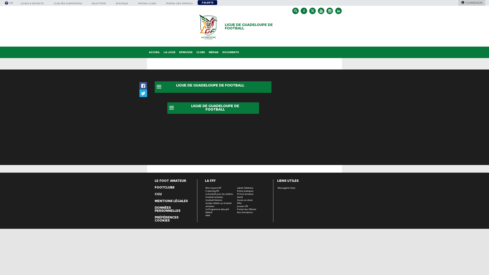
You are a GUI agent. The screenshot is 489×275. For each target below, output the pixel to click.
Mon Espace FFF (213, 188)
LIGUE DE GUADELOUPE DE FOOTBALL (249, 26)
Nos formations (245, 212)
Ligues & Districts (32, 3)
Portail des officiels (179, 3)
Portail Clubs (147, 3)
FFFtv (239, 203)
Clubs (200, 52)
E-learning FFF (212, 191)
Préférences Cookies (166, 219)
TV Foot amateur (245, 194)
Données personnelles (167, 209)
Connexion (473, 3)
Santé (240, 197)
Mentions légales (171, 201)
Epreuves (186, 52)
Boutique (122, 3)
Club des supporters (68, 3)
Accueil (154, 52)
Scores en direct (245, 200)
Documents (230, 52)
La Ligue (169, 52)
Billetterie (99, 3)
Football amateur (214, 197)
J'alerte (207, 2)
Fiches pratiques (245, 191)
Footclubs (164, 187)
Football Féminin (214, 200)
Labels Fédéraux (245, 188)
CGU (158, 194)
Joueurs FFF (242, 206)
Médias (214, 52)
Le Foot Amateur (170, 180)
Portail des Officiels (246, 209)
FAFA (208, 215)
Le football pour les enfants (219, 194)
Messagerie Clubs (287, 188)
